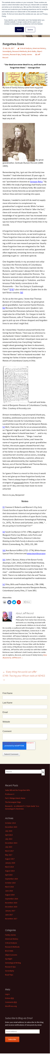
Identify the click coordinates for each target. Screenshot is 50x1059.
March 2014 (9, 867)
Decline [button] (30, 29)
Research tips (15, 54)
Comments (11, 1002)
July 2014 (8, 839)
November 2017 (11, 918)
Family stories (26, 54)
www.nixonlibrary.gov (36, 553)
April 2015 (9, 875)
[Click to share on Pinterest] (19, 602)
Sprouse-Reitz (36, 181)
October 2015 (10, 883)
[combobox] (23, 772)
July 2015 (8, 847)
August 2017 (9, 859)
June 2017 (9, 915)
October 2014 (10, 823)
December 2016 (11, 907)
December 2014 (11, 843)
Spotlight (8, 959)
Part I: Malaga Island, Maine (15, 798)
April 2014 (9, 835)
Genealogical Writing (13, 963)
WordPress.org (11, 1006)
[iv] (4, 308)
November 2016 (11, 903)
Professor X (9, 794)
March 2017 (9, 851)
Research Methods (19, 51)
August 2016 (9, 895)
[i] (10, 289)
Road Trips (9, 975)
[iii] (21, 293)
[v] (4, 427)
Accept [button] (19, 29)
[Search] (43, 772)
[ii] (13, 289)
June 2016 (9, 891)
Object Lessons (11, 955)
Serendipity (7, 51)
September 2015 (11, 879)
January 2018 (10, 863)
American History (39, 48)
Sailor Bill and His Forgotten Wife (17, 790)
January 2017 (10, 911)
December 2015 (11, 827)
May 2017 (8, 855)
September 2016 (11, 899)
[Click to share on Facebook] (9, 602)
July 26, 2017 (9, 48)
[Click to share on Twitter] (14, 602)
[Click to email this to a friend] (5, 602)
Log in (7, 994)
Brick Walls (32, 51)
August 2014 (9, 871)
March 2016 (9, 887)
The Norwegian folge (13, 802)
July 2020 (8, 831)
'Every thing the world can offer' (20, 671)
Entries (9, 998)
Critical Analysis (26, 48)
